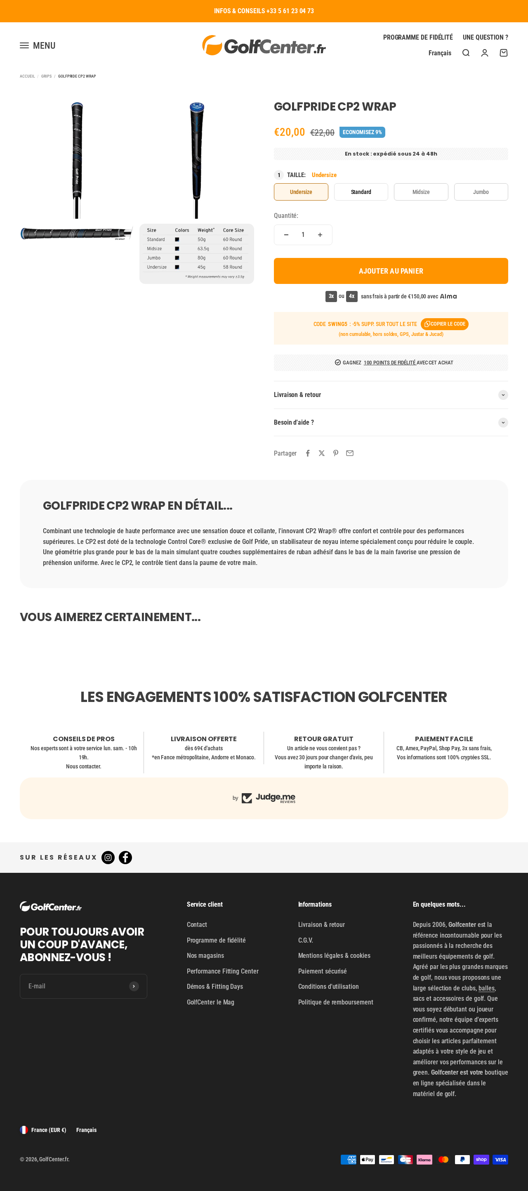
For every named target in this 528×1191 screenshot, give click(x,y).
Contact (197, 925)
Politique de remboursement (335, 1002)
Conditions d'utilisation (328, 986)
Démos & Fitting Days (215, 986)
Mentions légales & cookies (334, 955)
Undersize (301, 192)
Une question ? (485, 37)
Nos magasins (205, 955)
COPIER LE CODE (448, 324)
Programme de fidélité (418, 37)
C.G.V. (306, 940)
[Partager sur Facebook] (308, 453)
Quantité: (286, 216)
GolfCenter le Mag (211, 1002)
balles (486, 988)
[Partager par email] (350, 453)
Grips (46, 76)
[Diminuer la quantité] (286, 235)
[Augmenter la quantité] (320, 235)
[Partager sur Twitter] (322, 453)
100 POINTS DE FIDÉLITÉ (390, 362)
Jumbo (481, 192)
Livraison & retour (321, 925)
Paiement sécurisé (322, 971)
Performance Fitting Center (223, 971)
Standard (361, 192)
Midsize (421, 192)
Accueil (27, 76)
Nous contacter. (83, 766)
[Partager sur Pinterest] (336, 453)
